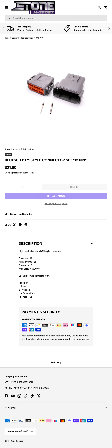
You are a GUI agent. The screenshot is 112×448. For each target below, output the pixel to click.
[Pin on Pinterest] (26, 225)
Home (7, 38)
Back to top (56, 362)
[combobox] (56, 18)
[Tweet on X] (14, 225)
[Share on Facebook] (20, 225)
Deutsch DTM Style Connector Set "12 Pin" (27, 38)
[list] (56, 93)
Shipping (9, 172)
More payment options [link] (56, 203)
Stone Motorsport (13, 149)
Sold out (74, 187)
